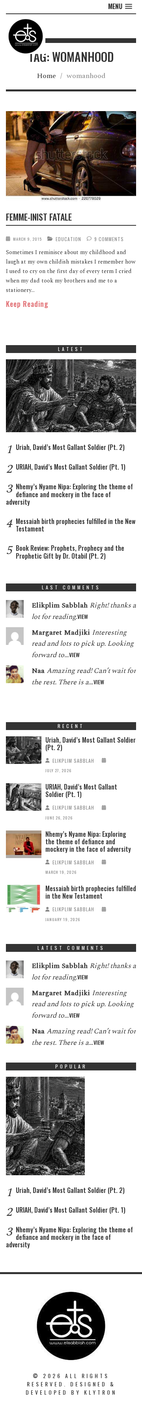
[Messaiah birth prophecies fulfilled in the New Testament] (23, 900)
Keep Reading (27, 304)
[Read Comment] (15, 610)
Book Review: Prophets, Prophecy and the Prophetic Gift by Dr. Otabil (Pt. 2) (70, 551)
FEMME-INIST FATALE (39, 216)
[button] (120, 6)
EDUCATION (68, 239)
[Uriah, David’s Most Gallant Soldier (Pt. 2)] (71, 397)
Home (46, 76)
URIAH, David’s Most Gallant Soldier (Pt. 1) (70, 467)
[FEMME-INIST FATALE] (71, 157)
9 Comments (109, 239)
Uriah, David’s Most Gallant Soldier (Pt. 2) (70, 447)
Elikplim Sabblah (73, 760)
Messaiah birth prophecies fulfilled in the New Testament (75, 524)
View (82, 616)
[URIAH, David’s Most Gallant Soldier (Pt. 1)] (23, 798)
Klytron (100, 1392)
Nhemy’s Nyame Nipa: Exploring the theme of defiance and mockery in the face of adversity (69, 494)
